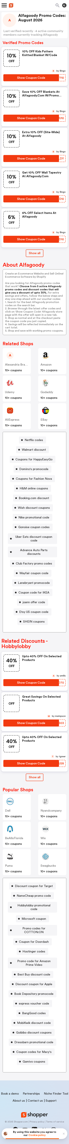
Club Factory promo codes (34, 563)
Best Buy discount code (33, 974)
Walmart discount (34, 449)
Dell (7, 810)
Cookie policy (37, 1135)
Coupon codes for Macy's (34, 1051)
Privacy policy (36, 1122)
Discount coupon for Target (34, 886)
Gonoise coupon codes (34, 527)
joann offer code (34, 602)
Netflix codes (34, 440)
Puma (9, 865)
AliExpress (12, 419)
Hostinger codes (33, 951)
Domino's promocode (33, 469)
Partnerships (31, 1093)
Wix (43, 838)
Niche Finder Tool (56, 1093)
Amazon (46, 364)
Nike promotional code (33, 517)
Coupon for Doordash (34, 941)
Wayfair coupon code (33, 573)
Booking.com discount (34, 498)
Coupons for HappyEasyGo (33, 459)
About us (19, 1100)
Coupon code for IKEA (33, 592)
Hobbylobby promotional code (33, 907)
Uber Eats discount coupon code (33, 538)
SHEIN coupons (34, 621)
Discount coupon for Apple (33, 984)
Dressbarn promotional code (33, 1042)
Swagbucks (48, 865)
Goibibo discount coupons (34, 1032)
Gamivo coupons (34, 1061)
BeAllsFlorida (14, 838)
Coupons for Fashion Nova (34, 478)
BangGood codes (34, 1013)
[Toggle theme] (64, 5)
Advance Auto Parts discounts (34, 552)
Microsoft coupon (34, 918)
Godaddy (47, 392)
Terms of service (55, 1122)
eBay (44, 419)
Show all (34, 253)
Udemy (9, 392)
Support (51, 1100)
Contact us (35, 1100)
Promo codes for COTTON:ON (33, 930)
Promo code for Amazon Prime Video (34, 963)
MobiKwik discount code (34, 1022)
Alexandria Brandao (18, 364)
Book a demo (10, 1093)
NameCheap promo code (34, 895)
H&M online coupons (34, 488)
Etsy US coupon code (33, 611)
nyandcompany (51, 810)
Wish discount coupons (34, 507)
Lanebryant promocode (34, 582)
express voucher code (34, 1003)
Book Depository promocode (33, 993)
